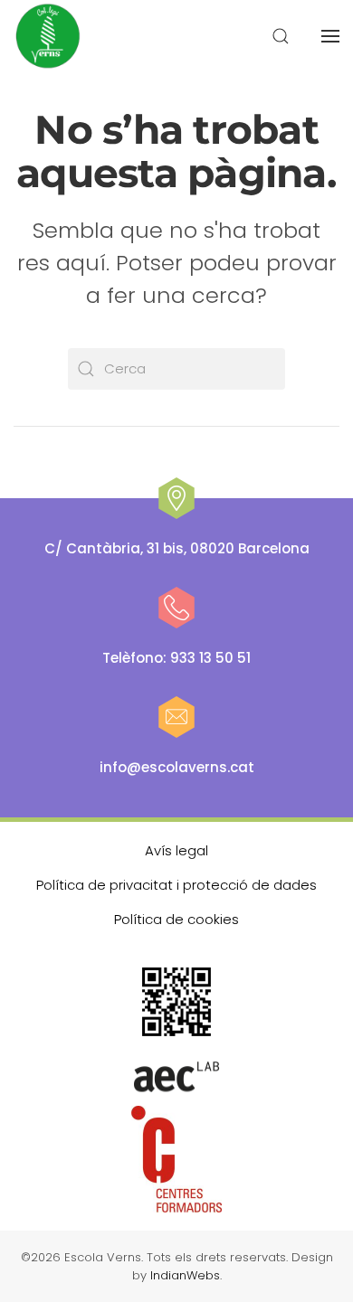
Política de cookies (176, 919)
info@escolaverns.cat (177, 767)
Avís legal (176, 850)
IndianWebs (185, 1275)
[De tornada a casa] (48, 36)
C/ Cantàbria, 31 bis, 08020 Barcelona (177, 548)
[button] (281, 36)
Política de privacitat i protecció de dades (176, 884)
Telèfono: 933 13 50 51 (176, 657)
